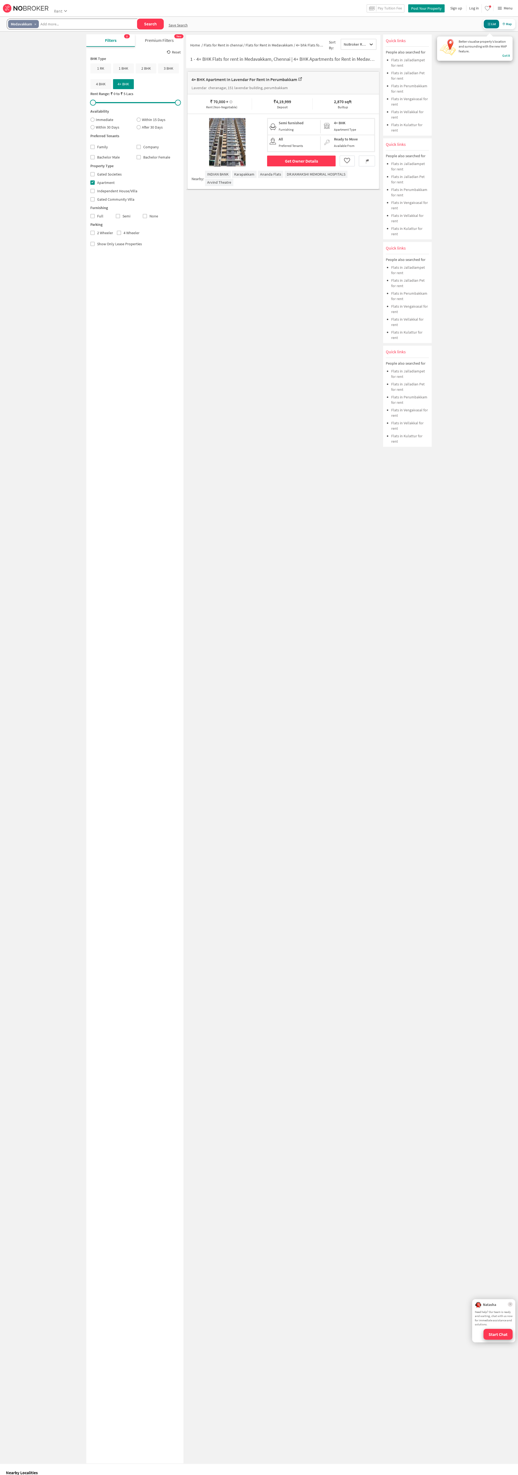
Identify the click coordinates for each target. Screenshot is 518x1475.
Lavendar (199, 88)
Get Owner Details (301, 161)
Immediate (104, 119)
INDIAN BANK (218, 174)
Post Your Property (426, 8)
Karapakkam (244, 174)
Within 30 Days (107, 127)
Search (150, 23)
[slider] (93, 103)
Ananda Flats (270, 174)
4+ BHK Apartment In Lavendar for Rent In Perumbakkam (244, 79)
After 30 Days (152, 127)
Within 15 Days (153, 119)
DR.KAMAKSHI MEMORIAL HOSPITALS (316, 174)
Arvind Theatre (219, 182)
